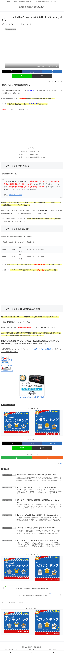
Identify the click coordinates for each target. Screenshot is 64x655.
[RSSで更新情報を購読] (47, 457)
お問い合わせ (32, 649)
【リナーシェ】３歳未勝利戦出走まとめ (33, 157)
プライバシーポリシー (11, 649)
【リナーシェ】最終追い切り (29, 154)
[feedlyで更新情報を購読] (16, 457)
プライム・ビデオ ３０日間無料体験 (32, 397)
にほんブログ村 (6, 360)
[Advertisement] (32, 128)
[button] (42, 76)
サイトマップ (52, 649)
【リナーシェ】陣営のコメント (30, 151)
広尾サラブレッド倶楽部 (15, 195)
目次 (29, 148)
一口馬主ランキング (7, 371)
